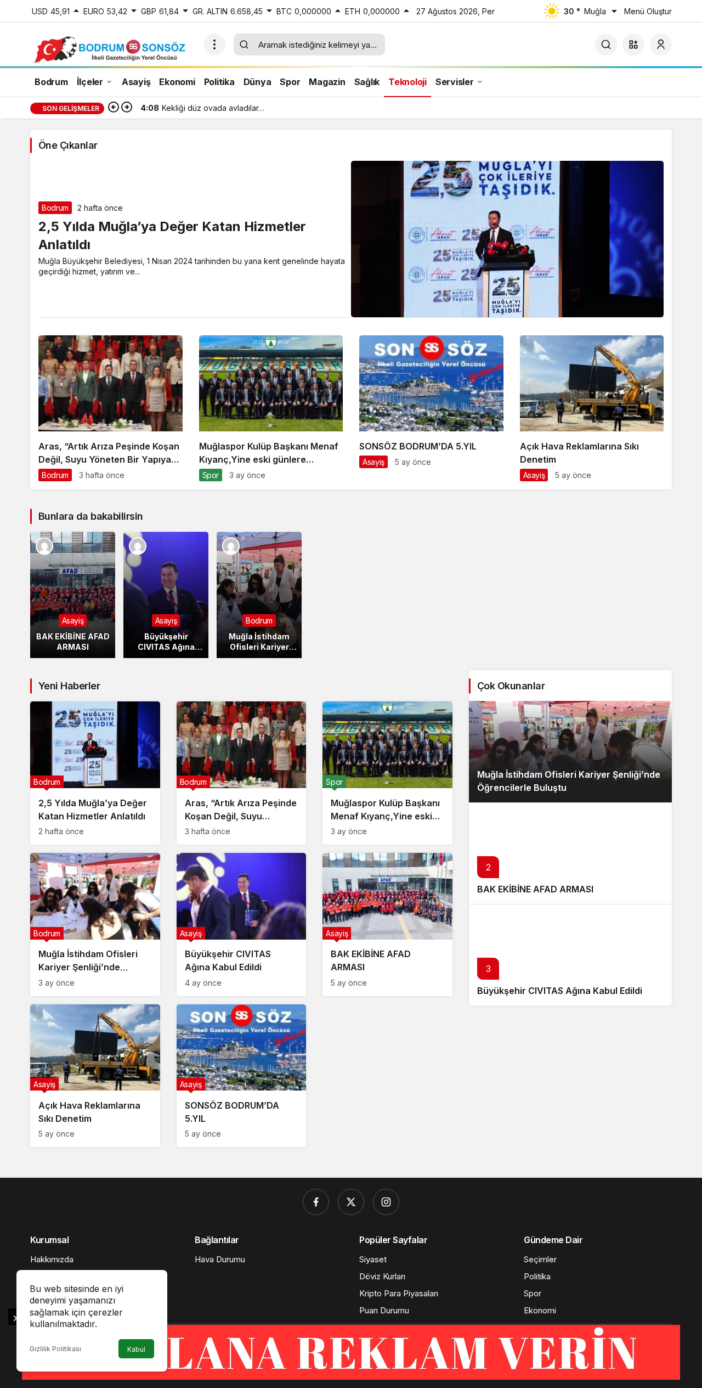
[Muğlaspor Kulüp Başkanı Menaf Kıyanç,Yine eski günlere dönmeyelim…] (271, 412)
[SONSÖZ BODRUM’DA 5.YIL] (431, 405)
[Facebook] (316, 1202)
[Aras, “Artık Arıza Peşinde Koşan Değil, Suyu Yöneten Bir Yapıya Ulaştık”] (110, 412)
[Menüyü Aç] (214, 44)
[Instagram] (386, 1202)
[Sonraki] (126, 108)
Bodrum (55, 207)
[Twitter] (351, 1202)
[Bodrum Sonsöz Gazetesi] (112, 48)
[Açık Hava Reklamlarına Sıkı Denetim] (592, 412)
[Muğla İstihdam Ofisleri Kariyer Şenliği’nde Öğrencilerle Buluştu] (259, 595)
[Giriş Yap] (661, 44)
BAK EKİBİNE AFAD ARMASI (535, 889)
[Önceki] (113, 108)
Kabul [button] (136, 1349)
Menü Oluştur (648, 11)
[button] (633, 44)
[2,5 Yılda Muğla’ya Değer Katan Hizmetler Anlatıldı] (95, 773)
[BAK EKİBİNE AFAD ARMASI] (72, 595)
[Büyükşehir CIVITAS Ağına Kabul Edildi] (165, 595)
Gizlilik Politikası (55, 1349)
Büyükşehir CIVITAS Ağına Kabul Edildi (559, 990)
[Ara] (606, 44)
